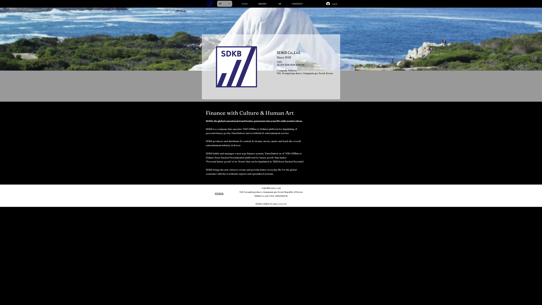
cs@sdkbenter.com (271, 188)
